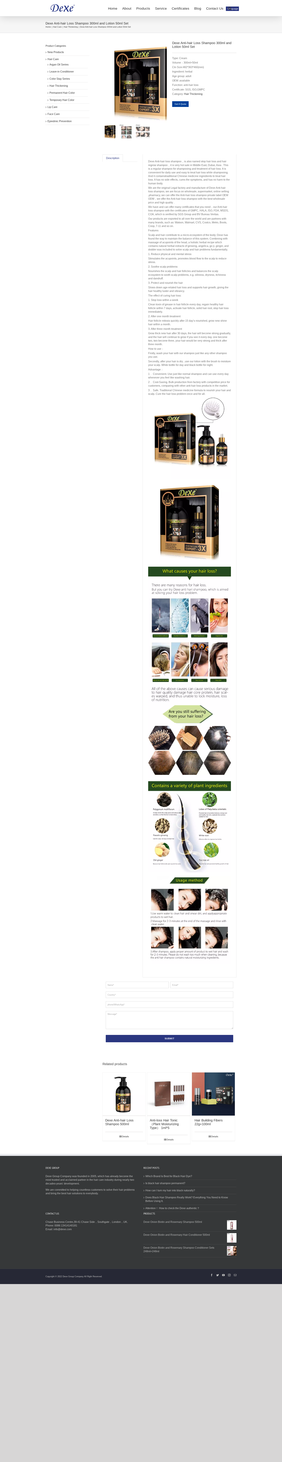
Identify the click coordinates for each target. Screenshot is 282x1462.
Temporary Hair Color (61, 100)
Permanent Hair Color (62, 92)
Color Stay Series (59, 78)
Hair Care (53, 59)
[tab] (112, 158)
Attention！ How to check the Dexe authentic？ (172, 1208)
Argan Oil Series (59, 64)
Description (112, 158)
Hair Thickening (193, 94)
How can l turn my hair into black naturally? (170, 1190)
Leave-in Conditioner (61, 71)
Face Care (53, 114)
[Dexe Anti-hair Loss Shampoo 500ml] (124, 1094)
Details (125, 1136)
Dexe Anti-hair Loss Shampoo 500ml (119, 1122)
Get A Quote (180, 104)
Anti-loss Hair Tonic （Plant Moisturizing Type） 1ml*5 (164, 1124)
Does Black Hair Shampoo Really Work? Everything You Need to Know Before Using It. (186, 1199)
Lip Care (52, 107)
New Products (55, 52)
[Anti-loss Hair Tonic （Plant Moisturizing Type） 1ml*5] (168, 1094)
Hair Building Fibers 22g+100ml (209, 1122)
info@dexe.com (63, 1229)
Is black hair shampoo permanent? (165, 1183)
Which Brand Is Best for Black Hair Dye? (168, 1176)
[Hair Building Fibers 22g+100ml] (213, 1094)
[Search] (230, 8)
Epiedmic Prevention (59, 121)
